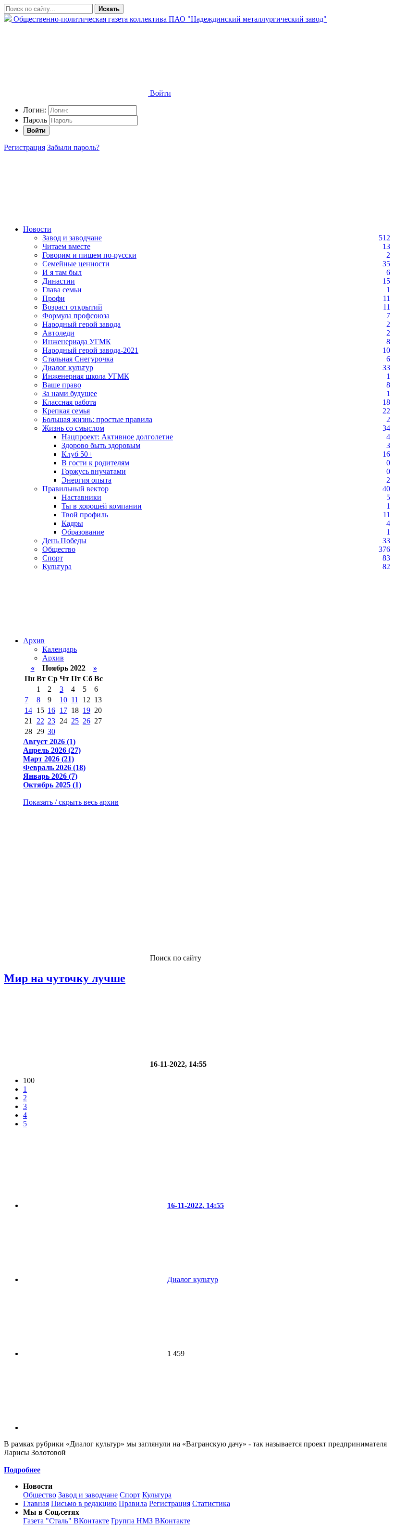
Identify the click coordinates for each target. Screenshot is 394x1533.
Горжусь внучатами (94, 471)
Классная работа (69, 402)
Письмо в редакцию (84, 1503)
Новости (37, 229)
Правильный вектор (75, 489)
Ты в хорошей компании (102, 506)
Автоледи (58, 333)
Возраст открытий (72, 307)
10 (63, 700)
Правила (133, 1503)
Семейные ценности (76, 264)
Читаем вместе (66, 246)
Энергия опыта (86, 480)
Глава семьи (62, 290)
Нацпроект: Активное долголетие (117, 437)
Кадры (72, 523)
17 (63, 710)
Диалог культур (67, 367)
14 (28, 710)
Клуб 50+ (77, 454)
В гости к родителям (95, 463)
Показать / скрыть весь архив (71, 802)
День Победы (64, 540)
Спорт (52, 558)
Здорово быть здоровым (101, 445)
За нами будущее (69, 393)
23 (51, 721)
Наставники (81, 497)
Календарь (59, 649)
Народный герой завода (81, 324)
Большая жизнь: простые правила (97, 419)
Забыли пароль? (73, 147)
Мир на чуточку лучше (64, 978)
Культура (57, 566)
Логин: (34, 110)
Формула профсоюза (76, 316)
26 (86, 721)
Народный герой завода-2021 (90, 350)
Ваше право (61, 385)
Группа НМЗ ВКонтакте (150, 1521)
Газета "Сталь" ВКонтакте (66, 1521)
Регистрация (24, 147)
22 (40, 721)
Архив (34, 640)
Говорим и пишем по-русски (89, 255)
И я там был (62, 272)
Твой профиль (85, 515)
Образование (83, 532)
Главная (36, 1503)
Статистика (211, 1503)
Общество (58, 549)
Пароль (35, 120)
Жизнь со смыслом (73, 428)
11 (74, 700)
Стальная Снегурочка (77, 359)
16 (51, 710)
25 (75, 721)
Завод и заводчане (72, 238)
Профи (53, 298)
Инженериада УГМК (76, 341)
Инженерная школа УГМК (85, 376)
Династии (58, 281)
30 (51, 731)
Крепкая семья (66, 411)
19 (86, 710)
